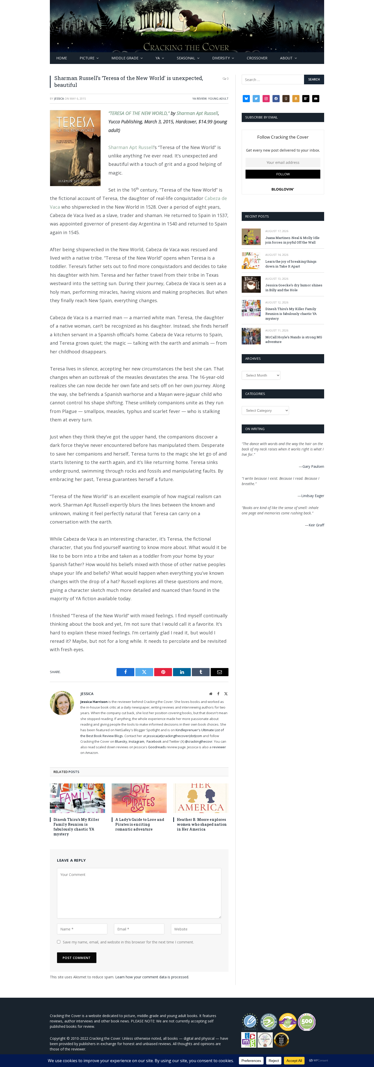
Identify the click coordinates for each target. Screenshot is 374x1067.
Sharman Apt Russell (197, 113)
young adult (218, 98)
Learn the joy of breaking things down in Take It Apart (291, 264)
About (286, 58)
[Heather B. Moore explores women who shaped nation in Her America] (200, 798)
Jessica (59, 98)
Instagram (136, 741)
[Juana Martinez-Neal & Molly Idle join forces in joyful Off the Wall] (251, 237)
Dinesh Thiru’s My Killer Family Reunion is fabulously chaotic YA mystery (76, 826)
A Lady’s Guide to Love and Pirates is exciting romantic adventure (139, 824)
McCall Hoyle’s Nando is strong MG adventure (293, 339)
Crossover (257, 58)
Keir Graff (316, 525)
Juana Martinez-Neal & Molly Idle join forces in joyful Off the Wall (292, 240)
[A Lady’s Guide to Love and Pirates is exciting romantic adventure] (139, 798)
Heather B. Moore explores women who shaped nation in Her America (202, 824)
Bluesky (121, 741)
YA (157, 58)
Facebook (154, 741)
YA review (199, 98)
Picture (87, 58)
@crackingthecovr (198, 741)
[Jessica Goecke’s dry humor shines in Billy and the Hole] (251, 284)
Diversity (221, 58)
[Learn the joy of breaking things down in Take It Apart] (251, 260)
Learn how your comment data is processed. (152, 977)
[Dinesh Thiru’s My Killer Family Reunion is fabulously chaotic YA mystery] (77, 798)
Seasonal (186, 58)
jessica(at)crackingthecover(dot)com (174, 735)
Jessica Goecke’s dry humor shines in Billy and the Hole (293, 287)
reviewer (218, 747)
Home (61, 58)
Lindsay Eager (312, 495)
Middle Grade (124, 58)
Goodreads (157, 747)
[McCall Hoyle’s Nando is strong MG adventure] (251, 336)
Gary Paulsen (313, 466)
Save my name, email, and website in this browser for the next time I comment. (128, 942)
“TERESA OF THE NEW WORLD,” (138, 113)
